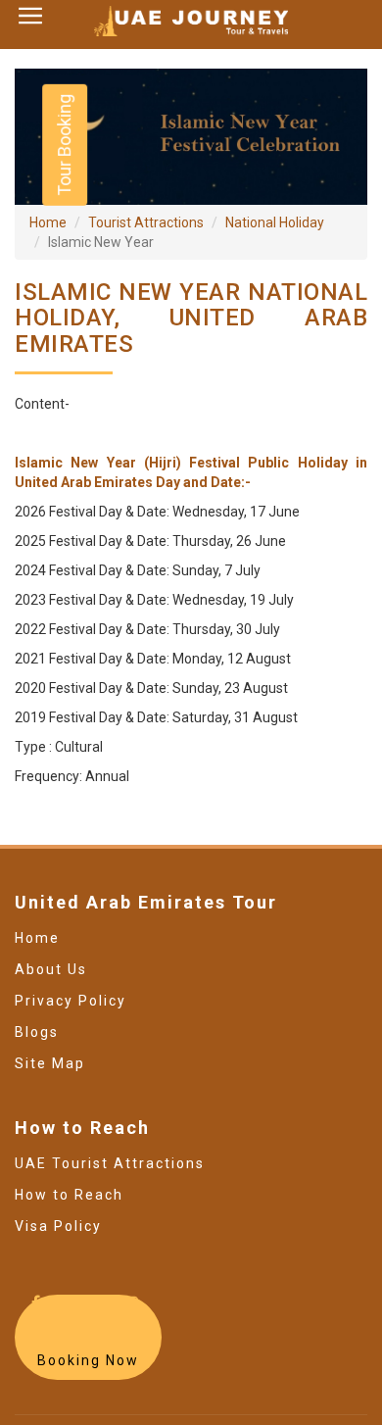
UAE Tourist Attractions (110, 1163)
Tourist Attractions (146, 222)
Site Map (50, 1063)
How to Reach (69, 1195)
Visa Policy (58, 1226)
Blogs (37, 1032)
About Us (51, 969)
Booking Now (88, 1360)
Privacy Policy (70, 1000)
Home (48, 222)
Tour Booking (64, 145)
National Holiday (274, 222)
